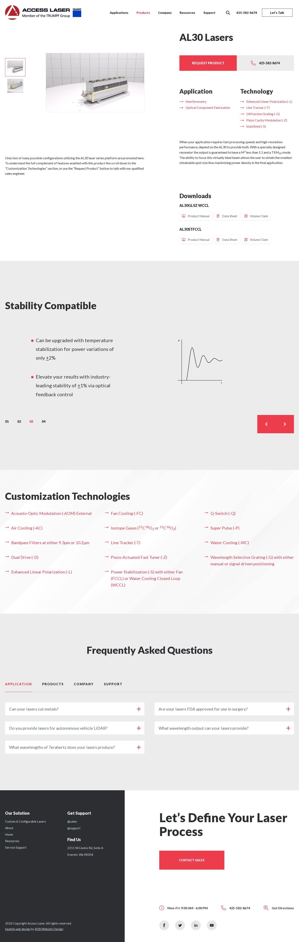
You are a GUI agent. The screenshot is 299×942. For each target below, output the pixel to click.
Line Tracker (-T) (258, 107)
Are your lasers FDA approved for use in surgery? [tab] (203, 708)
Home (9, 834)
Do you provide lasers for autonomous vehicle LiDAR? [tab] (58, 728)
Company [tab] (84, 684)
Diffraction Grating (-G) (263, 114)
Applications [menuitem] (119, 12)
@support (74, 828)
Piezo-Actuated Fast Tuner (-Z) (139, 557)
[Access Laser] (43, 12)
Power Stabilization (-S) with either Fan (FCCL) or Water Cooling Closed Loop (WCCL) (147, 578)
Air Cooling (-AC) (27, 527)
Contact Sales (191, 860)
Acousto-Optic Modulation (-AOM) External (51, 513)
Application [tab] (18, 684)
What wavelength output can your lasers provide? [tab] (203, 728)
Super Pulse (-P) (225, 527)
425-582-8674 (246, 12)
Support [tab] (113, 684)
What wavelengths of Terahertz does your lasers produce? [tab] (62, 747)
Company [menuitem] (165, 12)
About (9, 828)
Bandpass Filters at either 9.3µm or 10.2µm (50, 542)
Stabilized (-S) (256, 126)
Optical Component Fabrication (208, 107)
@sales (72, 821)
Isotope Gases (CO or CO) (143, 527)
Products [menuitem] (143, 12)
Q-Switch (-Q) (223, 513)
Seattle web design (18, 929)
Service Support (15, 847)
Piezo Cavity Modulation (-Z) (266, 120)
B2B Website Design (49, 929)
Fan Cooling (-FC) (127, 513)
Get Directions (283, 908)
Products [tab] (53, 684)
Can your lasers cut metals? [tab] (33, 708)
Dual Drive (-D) (24, 557)
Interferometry (196, 101)
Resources (12, 841)
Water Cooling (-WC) (230, 542)
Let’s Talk (277, 12)
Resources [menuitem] (187, 12)
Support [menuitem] (209, 12)
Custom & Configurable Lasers (25, 821)
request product (208, 63)
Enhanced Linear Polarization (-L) (269, 101)
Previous (266, 424)
